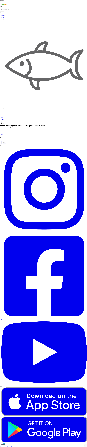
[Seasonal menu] (3, 123)
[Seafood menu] (3, 108)
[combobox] (4, 9)
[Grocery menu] (3, 119)
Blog (1, 132)
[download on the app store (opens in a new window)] (44, 416)
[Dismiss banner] (0, 2)
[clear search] (8, 9)
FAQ (1, 141)
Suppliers (2, 134)
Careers (2, 133)
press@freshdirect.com (3, 143)
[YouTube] (44, 384)
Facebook (2, 319)
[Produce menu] (3, 19)
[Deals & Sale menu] (4, 15)
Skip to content (1, 0)
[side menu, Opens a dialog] (0, 3)
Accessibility (2, 140)
